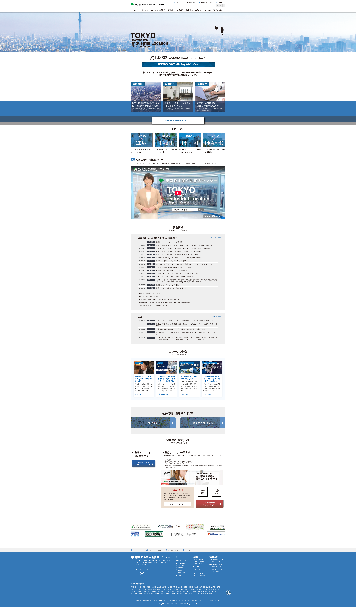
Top (135, 10)
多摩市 (195, 591)
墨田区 (175, 587)
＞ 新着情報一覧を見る (216, 316)
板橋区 (159, 589)
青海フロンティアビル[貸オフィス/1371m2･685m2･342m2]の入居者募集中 (178, 251)
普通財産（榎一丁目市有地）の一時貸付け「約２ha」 (172, 288)
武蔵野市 (187, 589)
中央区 (139, 587)
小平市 (205, 589)
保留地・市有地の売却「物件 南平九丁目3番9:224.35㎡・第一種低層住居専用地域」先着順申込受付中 (186, 245)
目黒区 (218, 587)
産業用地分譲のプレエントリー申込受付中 (168, 285)
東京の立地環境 (181, 565)
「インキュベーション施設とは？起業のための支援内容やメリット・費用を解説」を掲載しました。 (185, 321)
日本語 (189, 2)
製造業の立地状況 (182, 572)
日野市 (184, 591)
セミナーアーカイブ (199, 573)
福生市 (146, 593)
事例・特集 (189, 10)
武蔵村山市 (153, 591)
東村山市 (199, 589)
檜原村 (151, 593)
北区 (154, 589)
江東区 (196, 587)
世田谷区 (133, 589)
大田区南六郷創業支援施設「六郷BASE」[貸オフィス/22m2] (173, 267)
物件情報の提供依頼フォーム (218, 567)
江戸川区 (202, 587)
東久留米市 (146, 591)
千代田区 (133, 587)
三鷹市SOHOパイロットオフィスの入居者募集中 (170, 242)
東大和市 (133, 591)
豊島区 (164, 587)
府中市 (181, 589)
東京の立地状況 (160, 10)
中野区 (139, 589)
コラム (195, 571)
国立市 (217, 589)
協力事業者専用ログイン (217, 559)
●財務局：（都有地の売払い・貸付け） (150, 293)
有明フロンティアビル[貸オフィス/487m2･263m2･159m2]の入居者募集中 (178, 254)
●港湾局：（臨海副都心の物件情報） (150, 296)
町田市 (189, 591)
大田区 (213, 587)
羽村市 (217, 591)
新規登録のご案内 (215, 561)
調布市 (170, 589)
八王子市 (178, 591)
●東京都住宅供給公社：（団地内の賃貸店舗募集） (153, 306)
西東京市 (161, 591)
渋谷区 (154, 587)
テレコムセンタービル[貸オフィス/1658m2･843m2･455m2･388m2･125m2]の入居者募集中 (183, 248)
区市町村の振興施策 (199, 561)
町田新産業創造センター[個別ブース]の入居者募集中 (171, 270)
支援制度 (180, 10)
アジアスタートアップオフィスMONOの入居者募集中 (172, 261)
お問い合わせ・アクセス (203, 10)
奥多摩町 (157, 593)
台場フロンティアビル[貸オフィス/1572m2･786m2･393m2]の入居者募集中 (178, 258)
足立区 (185, 587)
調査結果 (180, 570)
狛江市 (193, 589)
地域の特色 (180, 568)
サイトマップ (189, 550)
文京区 (159, 587)
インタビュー (197, 569)
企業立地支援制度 (198, 564)
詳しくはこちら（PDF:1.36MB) (177, 504)
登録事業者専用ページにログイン (143, 463)
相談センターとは (147, 10)
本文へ (177, 2)
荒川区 (180, 587)
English (193, 2)
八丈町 (197, 593)
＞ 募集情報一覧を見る (216, 237)
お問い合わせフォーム (142, 569)
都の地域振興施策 (198, 559)
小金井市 (175, 589)
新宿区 (148, 587)
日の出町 (211, 591)
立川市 (167, 591)
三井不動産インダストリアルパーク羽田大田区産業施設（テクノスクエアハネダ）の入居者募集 (184, 264)
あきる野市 (134, 593)
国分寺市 (211, 589)
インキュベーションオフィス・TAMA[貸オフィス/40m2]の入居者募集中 (177, 273)
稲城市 (200, 591)
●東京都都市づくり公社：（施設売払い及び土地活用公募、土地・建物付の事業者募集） (164, 303)
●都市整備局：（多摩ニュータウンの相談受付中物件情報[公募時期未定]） (160, 299)
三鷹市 (164, 589)
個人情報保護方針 (173, 550)
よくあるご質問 (215, 571)
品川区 (208, 587)
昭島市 (172, 591)
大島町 (163, 593)
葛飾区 (191, 587)
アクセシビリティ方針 (155, 550)
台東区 (170, 587)
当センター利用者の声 (199, 575)
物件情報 (170, 10)
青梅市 (205, 591)
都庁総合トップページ (206, 2)
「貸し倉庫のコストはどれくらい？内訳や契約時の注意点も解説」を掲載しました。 (181, 329)
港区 (144, 587)
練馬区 (150, 589)
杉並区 (144, 589)
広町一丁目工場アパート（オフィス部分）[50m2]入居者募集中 (174, 277)
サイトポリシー (137, 550)
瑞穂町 (140, 593)
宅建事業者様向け (218, 10)
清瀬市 (139, 591)
